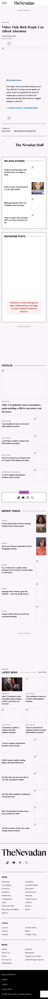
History (5, 931)
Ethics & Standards (8, 974)
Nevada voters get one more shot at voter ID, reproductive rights (15, 778)
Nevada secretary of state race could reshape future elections (15, 829)
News (4, 520)
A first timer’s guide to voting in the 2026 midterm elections (15, 442)
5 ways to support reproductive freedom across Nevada (13, 476)
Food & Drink (30, 928)
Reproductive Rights (25, 131)
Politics (5, 22)
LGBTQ (28, 902)
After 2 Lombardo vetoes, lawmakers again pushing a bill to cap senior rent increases (22, 408)
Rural (27, 909)
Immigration (7, 899)
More (4, 944)
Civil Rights (6, 885)
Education (29, 889)
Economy (6, 889)
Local (5, 923)
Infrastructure (31, 899)
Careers (4, 984)
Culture (5, 928)
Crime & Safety (31, 885)
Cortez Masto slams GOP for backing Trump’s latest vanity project (16, 524)
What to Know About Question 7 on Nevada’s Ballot (16, 188)
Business (5, 882)
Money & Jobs (8, 906)
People (5, 934)
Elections (6, 421)
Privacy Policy (7, 989)
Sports (4, 913)
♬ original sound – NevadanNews (22, 108)
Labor (4, 902)
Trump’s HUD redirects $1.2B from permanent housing (15, 615)
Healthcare (6, 896)
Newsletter (29, 953)
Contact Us (6, 960)
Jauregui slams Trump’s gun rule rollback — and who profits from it (15, 592)
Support (4, 979)
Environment (30, 892)
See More (42, 672)
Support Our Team (33, 956)
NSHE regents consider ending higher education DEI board (13, 761)
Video (4, 949)
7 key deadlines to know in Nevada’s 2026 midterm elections (15, 425)
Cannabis (29, 882)
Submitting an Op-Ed (34, 960)
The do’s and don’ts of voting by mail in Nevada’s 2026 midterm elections (16, 459)
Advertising (6, 963)
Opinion (28, 949)
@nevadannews (14, 80)
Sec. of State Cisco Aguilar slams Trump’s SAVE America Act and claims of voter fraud (17, 570)
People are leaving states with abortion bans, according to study (15, 172)
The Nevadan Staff (9, 36)
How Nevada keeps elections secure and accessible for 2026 (15, 812)
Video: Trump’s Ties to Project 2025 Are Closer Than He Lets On (16, 220)
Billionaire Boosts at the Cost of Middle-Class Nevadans (15, 204)
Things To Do (31, 934)
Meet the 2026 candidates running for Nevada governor (16, 795)
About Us (6, 953)
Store (4, 956)
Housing (28, 896)
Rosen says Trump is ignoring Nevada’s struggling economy (17, 547)
